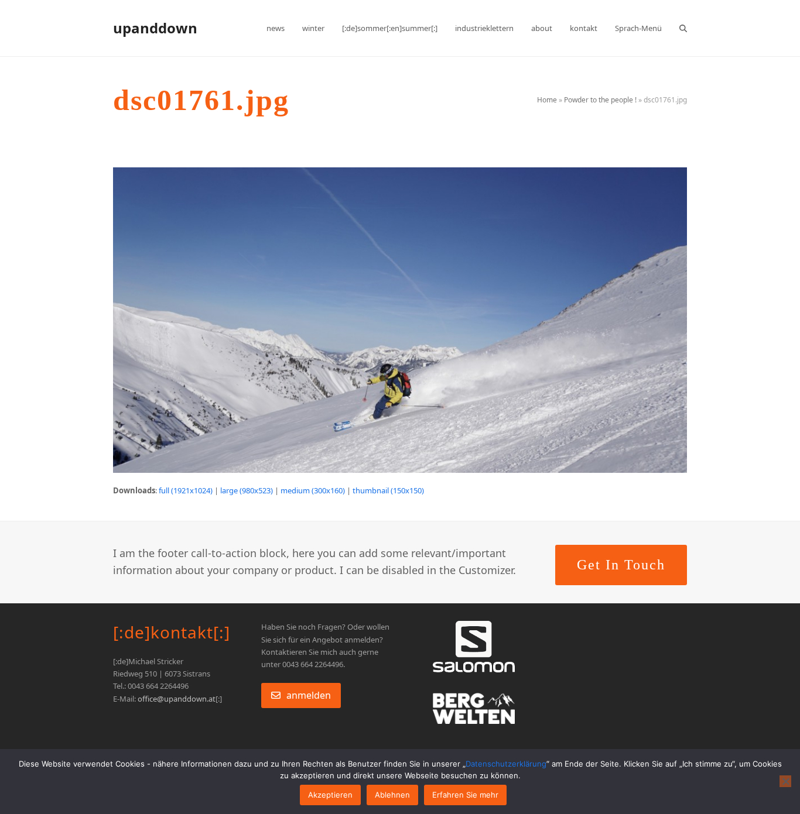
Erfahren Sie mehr (465, 794)
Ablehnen (392, 794)
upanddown (155, 27)
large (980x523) (246, 490)
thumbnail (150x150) (388, 490)
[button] (683, 28)
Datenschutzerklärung (506, 763)
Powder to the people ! (600, 100)
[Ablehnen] (785, 781)
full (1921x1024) (186, 490)
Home (547, 100)
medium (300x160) (313, 490)
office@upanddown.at (177, 698)
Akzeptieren (330, 794)
